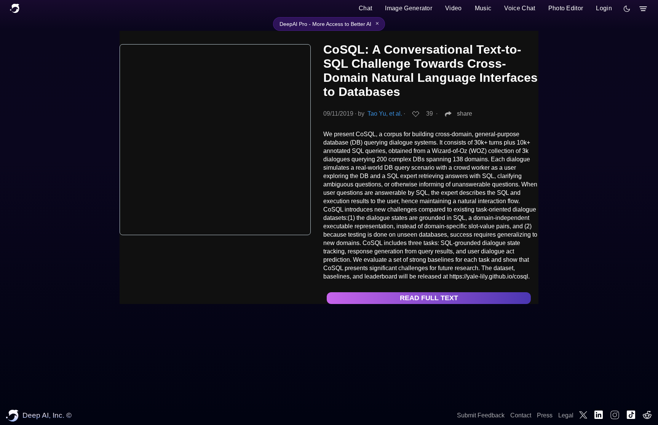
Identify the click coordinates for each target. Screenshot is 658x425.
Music (483, 8)
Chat (365, 8)
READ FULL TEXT (429, 298)
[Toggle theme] (627, 9)
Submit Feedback (481, 415)
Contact (520, 415)
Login (604, 8)
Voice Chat (519, 8)
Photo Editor (565, 8)
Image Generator (408, 8)
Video (453, 8)
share (464, 113)
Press (545, 415)
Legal (565, 415)
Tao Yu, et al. (384, 113)
